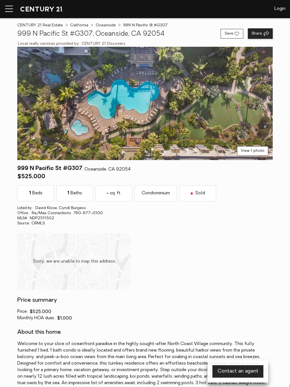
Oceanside (106, 25)
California (79, 25)
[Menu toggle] (9, 9)
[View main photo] (144, 103)
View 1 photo (253, 151)
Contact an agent (238, 371)
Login (279, 9)
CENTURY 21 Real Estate (40, 25)
